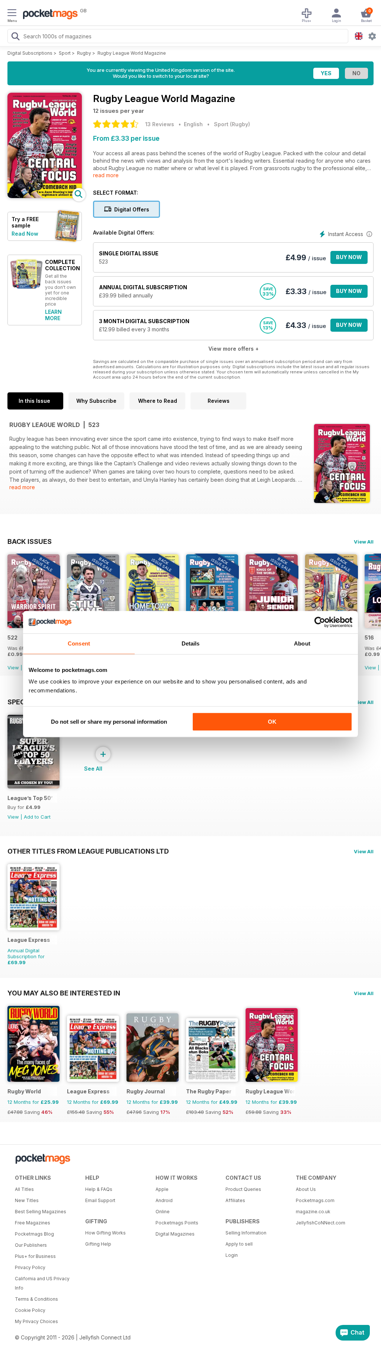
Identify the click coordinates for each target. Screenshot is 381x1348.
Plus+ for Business (35, 1256)
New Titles (27, 1200)
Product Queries (243, 1189)
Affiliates (235, 1200)
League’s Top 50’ (29, 798)
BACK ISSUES (29, 541)
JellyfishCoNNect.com (320, 1223)
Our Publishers (31, 1245)
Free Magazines (32, 1223)
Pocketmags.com (315, 1200)
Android (164, 1200)
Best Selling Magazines (40, 1211)
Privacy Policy (30, 1267)
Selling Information (245, 1233)
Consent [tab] (79, 643)
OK (272, 721)
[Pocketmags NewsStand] (48, 14)
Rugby (84, 53)
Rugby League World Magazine (131, 53)
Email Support (100, 1200)
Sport (65, 53)
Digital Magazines (175, 1234)
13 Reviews (159, 124)
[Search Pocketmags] (15, 37)
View (13, 667)
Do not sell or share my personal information (109, 721)
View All (364, 542)
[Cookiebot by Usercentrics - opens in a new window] (319, 622)
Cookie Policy (30, 1310)
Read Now (25, 233)
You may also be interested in (63, 993)
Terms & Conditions (36, 1299)
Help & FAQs (98, 1189)
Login (231, 1255)
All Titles (24, 1189)
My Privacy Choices (36, 1321)
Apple (162, 1189)
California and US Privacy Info (42, 1283)
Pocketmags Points (177, 1223)
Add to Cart (37, 817)
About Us (306, 1189)
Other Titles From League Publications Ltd (88, 851)
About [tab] (302, 643)
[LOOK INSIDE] (44, 196)
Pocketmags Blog (34, 1234)
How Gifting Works (105, 1233)
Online (163, 1211)
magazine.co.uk (313, 1211)
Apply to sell (239, 1244)
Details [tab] (191, 643)
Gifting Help (98, 1244)
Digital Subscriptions (29, 53)
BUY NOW (349, 257)
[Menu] (11, 13)
